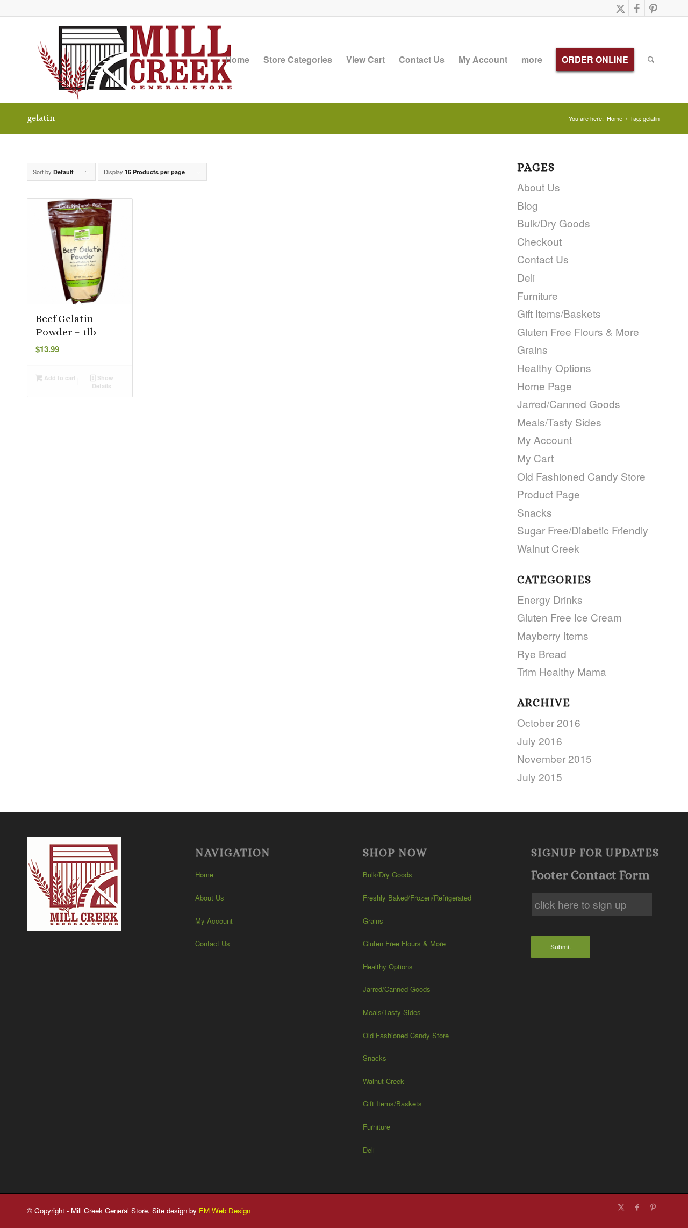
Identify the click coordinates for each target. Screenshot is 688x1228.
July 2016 (539, 740)
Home (204, 874)
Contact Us (543, 259)
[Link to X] (620, 8)
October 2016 (548, 722)
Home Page (544, 386)
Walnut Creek (548, 548)
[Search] (651, 60)
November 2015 (554, 758)
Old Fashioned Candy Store (581, 476)
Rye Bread (542, 653)
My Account (544, 439)
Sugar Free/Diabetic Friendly (582, 530)
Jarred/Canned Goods (568, 403)
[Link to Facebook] (636, 8)
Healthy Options (554, 367)
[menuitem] (237, 60)
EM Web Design (224, 1210)
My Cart (535, 458)
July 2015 (539, 776)
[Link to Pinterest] (653, 8)
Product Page (548, 494)
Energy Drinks (550, 599)
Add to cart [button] (59, 378)
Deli (526, 277)
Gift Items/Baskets (559, 313)
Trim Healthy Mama (561, 671)
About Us (538, 187)
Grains (532, 349)
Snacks (534, 512)
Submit (560, 946)
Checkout (539, 241)
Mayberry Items (553, 635)
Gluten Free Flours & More (578, 331)
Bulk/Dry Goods (553, 223)
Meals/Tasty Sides (559, 422)
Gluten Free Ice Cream (569, 617)
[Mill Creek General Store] (138, 60)
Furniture (537, 295)
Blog (527, 205)
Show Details (102, 382)
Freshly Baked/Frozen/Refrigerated (417, 898)
